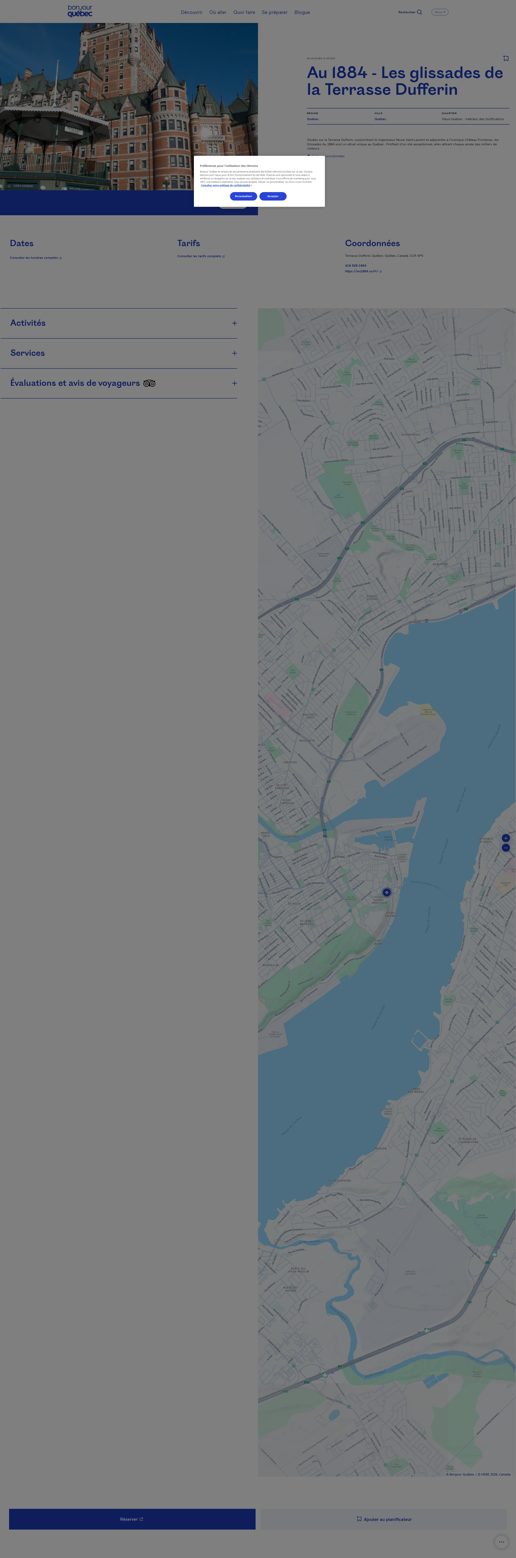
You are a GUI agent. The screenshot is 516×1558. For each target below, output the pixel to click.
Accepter (273, 196)
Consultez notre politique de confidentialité (227, 185)
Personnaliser (243, 196)
